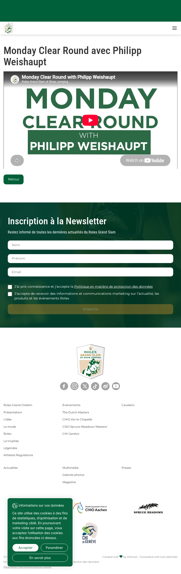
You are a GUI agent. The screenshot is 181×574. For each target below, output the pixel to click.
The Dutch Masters (75, 412)
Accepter (25, 548)
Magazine (69, 482)
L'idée (8, 419)
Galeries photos (73, 475)
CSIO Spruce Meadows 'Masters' (84, 426)
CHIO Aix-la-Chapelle (77, 419)
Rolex (7, 433)
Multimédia (70, 467)
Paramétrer (54, 548)
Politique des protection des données (75, 561)
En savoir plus (40, 558)
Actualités (11, 467)
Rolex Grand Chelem (18, 405)
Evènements (71, 405)
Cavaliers (128, 405)
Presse (126, 467)
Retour (13, 179)
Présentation (13, 412)
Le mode (10, 426)
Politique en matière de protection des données (113, 286)
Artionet (132, 556)
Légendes (10, 448)
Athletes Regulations (18, 455)
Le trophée (11, 441)
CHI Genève (70, 433)
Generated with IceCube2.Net (158, 556)
